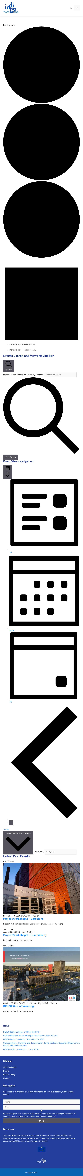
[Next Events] (11, 822)
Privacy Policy (9, 1075)
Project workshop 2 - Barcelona (23, 918)
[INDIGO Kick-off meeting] (41, 1000)
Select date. (39, 852)
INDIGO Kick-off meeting (18, 1006)
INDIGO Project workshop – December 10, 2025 (23, 1039)
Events (6, 1071)
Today (6, 829)
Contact (6, 1078)
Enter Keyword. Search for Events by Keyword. (23, 375)
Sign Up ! (41, 1121)
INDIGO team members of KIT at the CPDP (21, 1032)
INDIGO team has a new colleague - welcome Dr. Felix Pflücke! (30, 1036)
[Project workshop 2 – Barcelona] (41, 913)
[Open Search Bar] (71, 8)
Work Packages (10, 1067)
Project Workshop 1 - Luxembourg (24, 935)
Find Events (11, 457)
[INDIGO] (11, 8)
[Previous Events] (44, 819)
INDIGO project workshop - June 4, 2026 (20, 1049)
